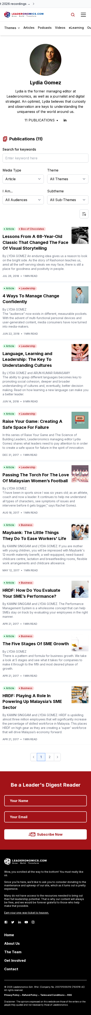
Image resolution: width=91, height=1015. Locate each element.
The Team (12, 952)
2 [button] (50, 757)
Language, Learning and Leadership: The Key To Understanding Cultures (27, 359)
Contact (11, 969)
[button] (33, 757)
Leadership (28, 288)
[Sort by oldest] (84, 213)
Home (9, 935)
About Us (12, 943)
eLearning (76, 27)
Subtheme (55, 191)
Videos (60, 27)
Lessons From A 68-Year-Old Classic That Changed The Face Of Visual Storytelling (35, 242)
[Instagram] (33, 922)
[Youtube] (26, 922)
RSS (69, 995)
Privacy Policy (11, 995)
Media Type (12, 170)
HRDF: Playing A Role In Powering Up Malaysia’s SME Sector (32, 701)
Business (26, 525)
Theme (52, 170)
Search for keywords (19, 149)
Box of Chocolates (32, 228)
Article (10, 228)
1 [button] (41, 757)
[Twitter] (12, 922)
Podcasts (45, 27)
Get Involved (15, 960)
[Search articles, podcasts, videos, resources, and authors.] (73, 15)
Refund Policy (29, 995)
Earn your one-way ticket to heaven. (26, 912)
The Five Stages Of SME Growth (36, 643)
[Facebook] (6, 922)
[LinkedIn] (19, 922)
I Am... (8, 191)
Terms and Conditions (52, 995)
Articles (28, 27)
